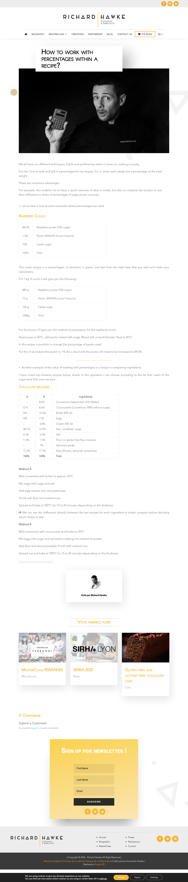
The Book (146, 34)
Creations (78, 34)
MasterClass (105, 846)
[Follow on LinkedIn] (176, 3)
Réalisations (134, 842)
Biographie (104, 842)
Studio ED (100, 864)
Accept (121, 877)
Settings (154, 877)
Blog (110, 34)
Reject (137, 877)
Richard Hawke (99, 595)
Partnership (95, 34)
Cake (128, 687)
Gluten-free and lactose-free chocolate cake (144, 675)
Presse (131, 837)
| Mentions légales (52, 861)
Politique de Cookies (72, 861)
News (76, 676)
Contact (132, 846)
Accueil (102, 837)
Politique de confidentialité (97, 861)
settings (103, 878)
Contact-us (124, 34)
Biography (38, 34)
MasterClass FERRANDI (42, 669)
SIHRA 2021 (83, 669)
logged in (35, 728)
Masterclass (29, 676)
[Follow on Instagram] (169, 3)
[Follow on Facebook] (163, 3)
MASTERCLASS (56, 34)
